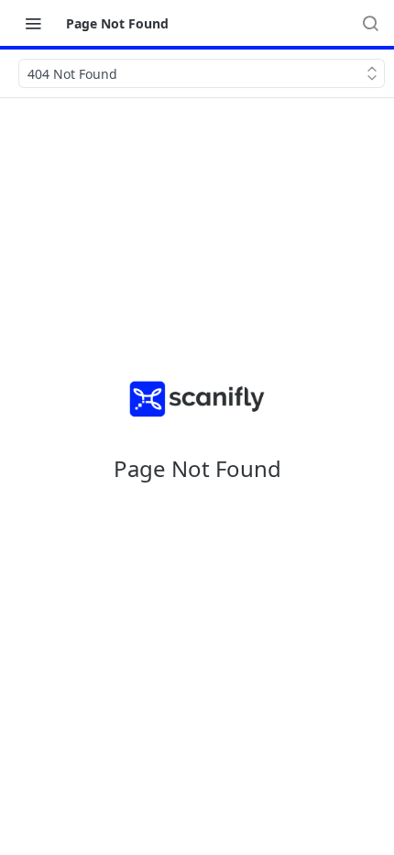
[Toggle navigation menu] (33, 23)
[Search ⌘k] (370, 23)
